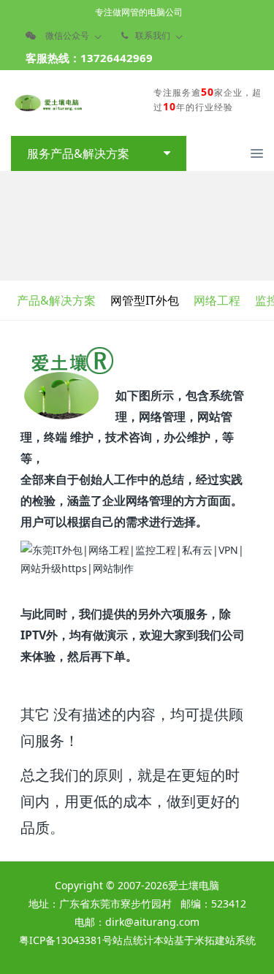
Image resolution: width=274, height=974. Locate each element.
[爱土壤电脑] (47, 103)
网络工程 (217, 300)
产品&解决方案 (56, 300)
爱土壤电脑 (193, 885)
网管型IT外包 (144, 300)
